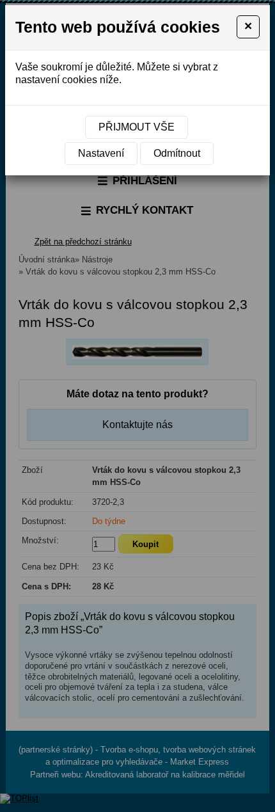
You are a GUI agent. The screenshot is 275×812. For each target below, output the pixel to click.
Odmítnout (176, 153)
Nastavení (101, 153)
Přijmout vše (136, 127)
